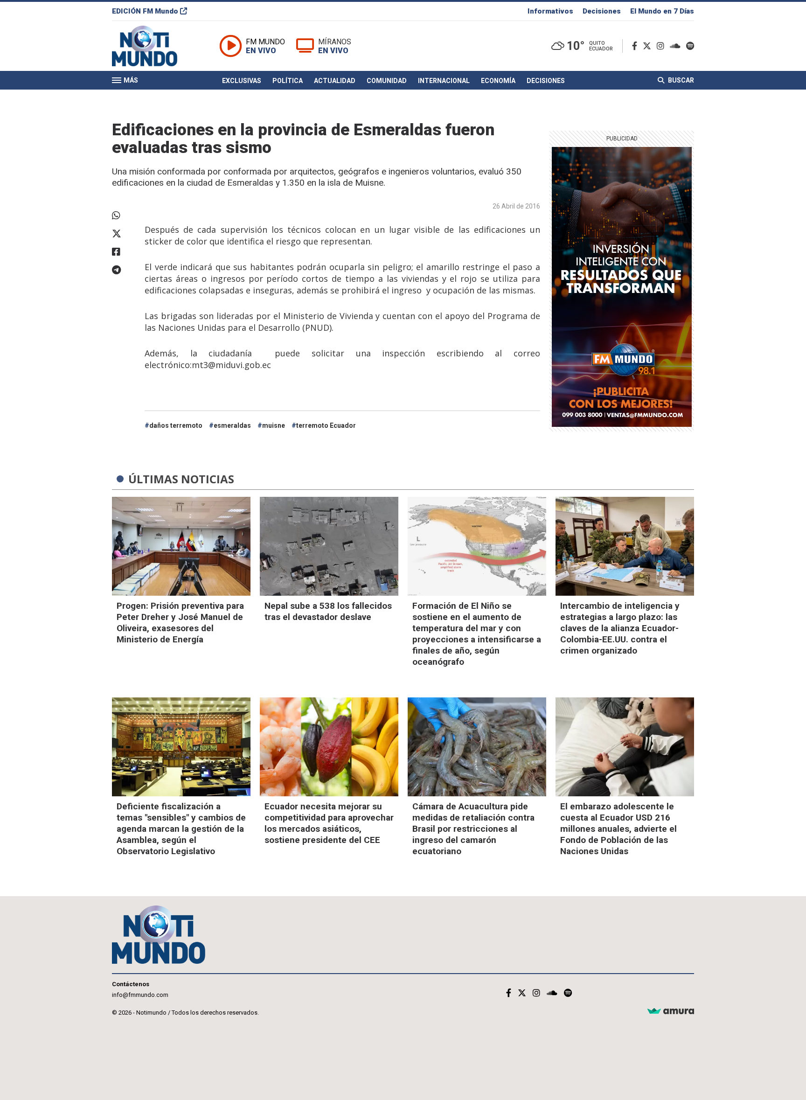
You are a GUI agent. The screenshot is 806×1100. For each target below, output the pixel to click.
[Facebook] (636, 46)
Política (287, 80)
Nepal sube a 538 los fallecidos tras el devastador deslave (328, 611)
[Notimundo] (154, 46)
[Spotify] (690, 46)
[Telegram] (123, 270)
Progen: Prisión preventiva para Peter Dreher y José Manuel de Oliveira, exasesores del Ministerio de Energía (180, 622)
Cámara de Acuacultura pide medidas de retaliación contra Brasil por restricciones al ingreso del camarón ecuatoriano (473, 828)
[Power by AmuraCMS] (670, 1011)
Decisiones (602, 11)
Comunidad (387, 80)
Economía (498, 80)
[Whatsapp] (123, 215)
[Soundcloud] (677, 46)
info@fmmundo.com (140, 994)
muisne (273, 425)
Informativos (550, 11)
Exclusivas (241, 80)
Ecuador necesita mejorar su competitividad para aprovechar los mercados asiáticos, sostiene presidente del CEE (329, 823)
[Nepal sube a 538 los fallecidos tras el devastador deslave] (329, 546)
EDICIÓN (145, 11)
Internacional (444, 80)
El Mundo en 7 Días (662, 11)
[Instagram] (662, 46)
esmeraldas (232, 425)
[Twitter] (649, 46)
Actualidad (334, 80)
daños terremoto (175, 425)
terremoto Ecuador (326, 425)
